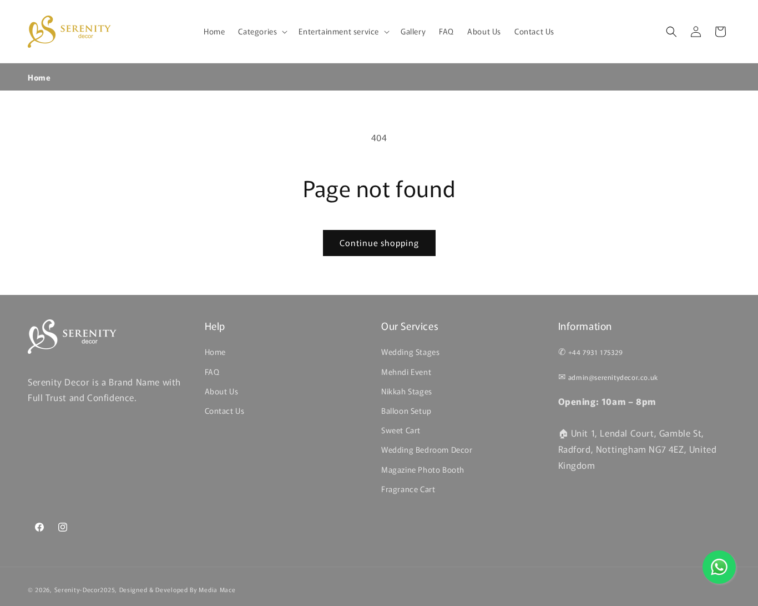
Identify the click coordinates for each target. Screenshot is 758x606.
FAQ (212, 371)
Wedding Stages (410, 351)
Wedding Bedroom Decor (427, 449)
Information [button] (585, 325)
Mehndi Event (406, 371)
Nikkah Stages (406, 390)
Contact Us (225, 410)
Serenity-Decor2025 (84, 589)
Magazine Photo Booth (422, 468)
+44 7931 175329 (595, 352)
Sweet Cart (401, 429)
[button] (261, 31)
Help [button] (215, 325)
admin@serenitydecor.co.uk (613, 377)
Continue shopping (379, 242)
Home (39, 77)
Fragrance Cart (408, 488)
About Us (222, 390)
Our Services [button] (409, 325)
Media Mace (217, 589)
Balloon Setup (406, 410)
